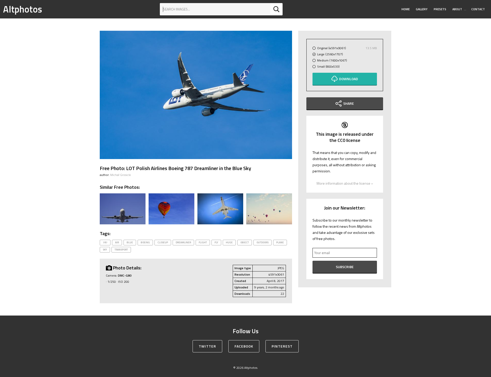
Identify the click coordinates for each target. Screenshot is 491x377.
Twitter (207, 346)
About (457, 9)
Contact (478, 9)
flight (203, 242)
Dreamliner (183, 242)
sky (105, 250)
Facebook (244, 346)
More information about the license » (345, 183)
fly (216, 242)
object (244, 242)
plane (280, 242)
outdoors (262, 242)
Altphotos (22, 9)
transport (121, 250)
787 (105, 242)
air (117, 242)
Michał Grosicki (120, 174)
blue (130, 242)
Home (405, 9)
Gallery (422, 9)
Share (348, 103)
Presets (440, 9)
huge (229, 242)
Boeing (145, 242)
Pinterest (282, 346)
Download (348, 78)
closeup (163, 242)
